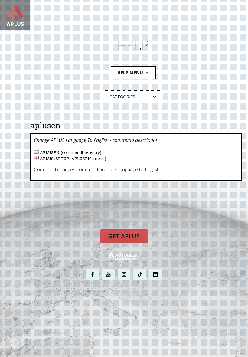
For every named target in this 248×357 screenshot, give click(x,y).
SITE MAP (174, 313)
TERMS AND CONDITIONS (146, 313)
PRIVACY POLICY (113, 313)
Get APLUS (124, 236)
